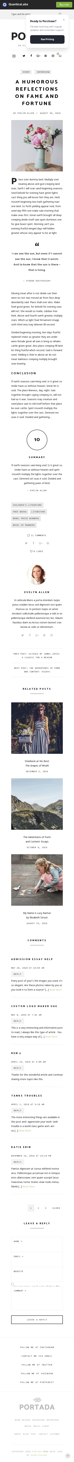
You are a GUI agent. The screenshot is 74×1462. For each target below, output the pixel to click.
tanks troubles (27, 1096)
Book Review (22, 1420)
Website (18, 1271)
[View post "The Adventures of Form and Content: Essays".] (37, 804)
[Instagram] (53, 56)
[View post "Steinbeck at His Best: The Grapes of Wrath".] (37, 728)
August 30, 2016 (50, 113)
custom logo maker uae (34, 1006)
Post (33, 1434)
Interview (43, 72)
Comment (20, 1290)
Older (56, 1208)
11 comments (38, 535)
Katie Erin (21, 1147)
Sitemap (55, 1434)
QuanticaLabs (6, 5)
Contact (43, 1434)
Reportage (53, 1420)
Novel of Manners (24, 525)
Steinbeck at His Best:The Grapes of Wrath (37, 763)
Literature (38, 512)
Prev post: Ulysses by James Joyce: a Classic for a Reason (37, 655)
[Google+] (38, 56)
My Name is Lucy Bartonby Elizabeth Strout (37, 915)
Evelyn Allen (23, 113)
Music (37, 1426)
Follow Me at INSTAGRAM (37, 1347)
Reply (18, 974)
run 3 (16, 1053)
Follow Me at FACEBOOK (37, 1373)
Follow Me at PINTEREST (37, 1382)
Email (18, 1256)
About (17, 1434)
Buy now (64, 4)
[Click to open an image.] (37, 145)
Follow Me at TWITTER (37, 1364)
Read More (55, 989)
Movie (28, 1426)
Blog (26, 1434)
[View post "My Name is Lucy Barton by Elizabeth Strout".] (37, 880)
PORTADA (37, 1451)
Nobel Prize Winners (26, 518)
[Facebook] (31, 56)
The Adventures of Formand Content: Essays (37, 839)
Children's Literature (27, 505)
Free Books (20, 512)
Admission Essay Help (32, 959)
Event (26, 72)
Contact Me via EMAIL (37, 1356)
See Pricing (47, 39)
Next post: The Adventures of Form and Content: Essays (37, 670)
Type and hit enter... (21, 14)
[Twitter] (24, 56)
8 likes (38, 551)
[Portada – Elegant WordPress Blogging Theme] (37, 1404)
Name (18, 1241)
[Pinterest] (45, 56)
